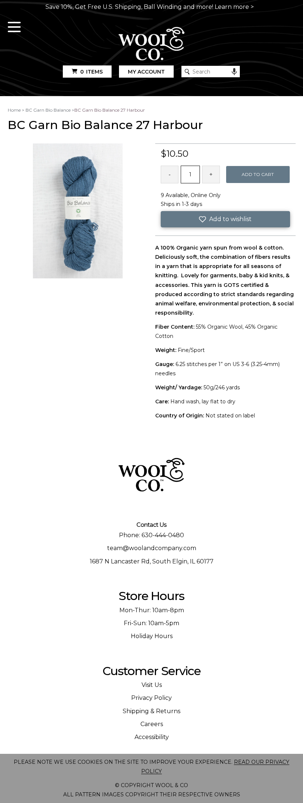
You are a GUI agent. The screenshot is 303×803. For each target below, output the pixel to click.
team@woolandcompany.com (151, 548)
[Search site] (187, 71)
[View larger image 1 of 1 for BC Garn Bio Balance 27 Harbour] (78, 211)
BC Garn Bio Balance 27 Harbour (109, 110)
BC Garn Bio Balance (48, 110)
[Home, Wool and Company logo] (151, 44)
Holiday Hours (152, 636)
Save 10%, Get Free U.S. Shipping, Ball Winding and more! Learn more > (149, 6)
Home (14, 110)
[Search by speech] (234, 71)
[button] (225, 219)
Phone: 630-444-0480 (151, 535)
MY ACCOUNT (146, 71)
